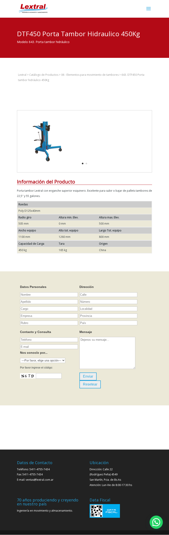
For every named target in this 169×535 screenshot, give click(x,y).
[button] (156, 522)
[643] (48, 172)
